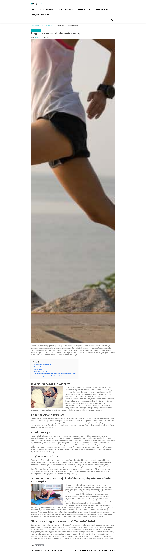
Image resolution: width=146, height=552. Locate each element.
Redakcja (37, 37)
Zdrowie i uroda (83, 10)
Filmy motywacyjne (100, 10)
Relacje (59, 10)
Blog (34, 10)
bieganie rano (39, 545)
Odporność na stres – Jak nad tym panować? (48, 550)
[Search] (112, 20)
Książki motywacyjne (40, 15)
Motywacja (69, 10)
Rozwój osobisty (46, 10)
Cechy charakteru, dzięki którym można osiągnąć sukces (94, 550)
